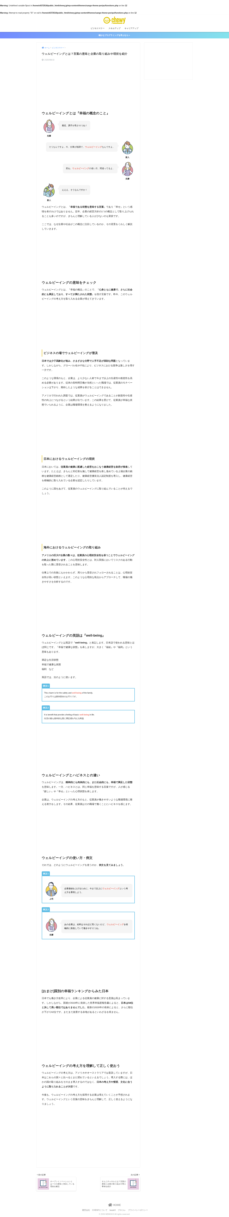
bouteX (113, 1210)
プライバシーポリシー (138, 1210)
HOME (116, 1204)
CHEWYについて (99, 1210)
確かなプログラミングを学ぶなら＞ (114, 35)
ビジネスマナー (98, 28)
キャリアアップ (131, 28)
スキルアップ (114, 28)
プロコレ (122, 1210)
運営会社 (86, 1210)
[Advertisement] (88, 83)
